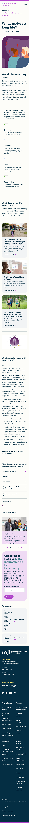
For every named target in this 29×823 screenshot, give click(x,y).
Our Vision (7, 703)
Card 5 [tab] (18, 547)
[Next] (21, 548)
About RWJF (18, 742)
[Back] (8, 548)
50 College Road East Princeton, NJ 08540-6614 (10, 662)
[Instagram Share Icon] (15, 693)
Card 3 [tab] (14, 547)
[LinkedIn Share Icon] (6, 693)
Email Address (12, 586)
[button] (5, 506)
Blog (3, 745)
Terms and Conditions (8, 815)
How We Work (20, 754)
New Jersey (6, 729)
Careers (18, 773)
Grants (18, 703)
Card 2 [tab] (12, 547)
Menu (25, 5)
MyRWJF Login (9, 685)
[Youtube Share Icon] (10, 693)
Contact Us (19, 777)
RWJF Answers (7, 765)
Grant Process (20, 726)
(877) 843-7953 (7, 669)
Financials (19, 769)
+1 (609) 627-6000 (8, 674)
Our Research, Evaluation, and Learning (7, 751)
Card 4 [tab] (16, 547)
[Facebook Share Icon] (3, 693)
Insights (5, 741)
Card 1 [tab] (10, 547)
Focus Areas (6, 725)
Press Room (19, 765)
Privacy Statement (7, 811)
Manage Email (6, 807)
